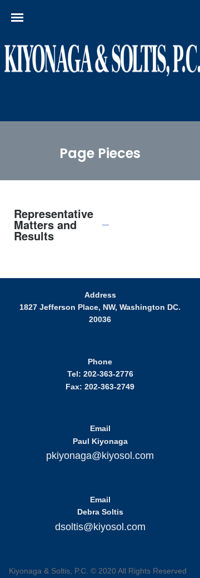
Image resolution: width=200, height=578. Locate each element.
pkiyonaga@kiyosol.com (100, 455)
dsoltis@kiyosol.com (100, 526)
